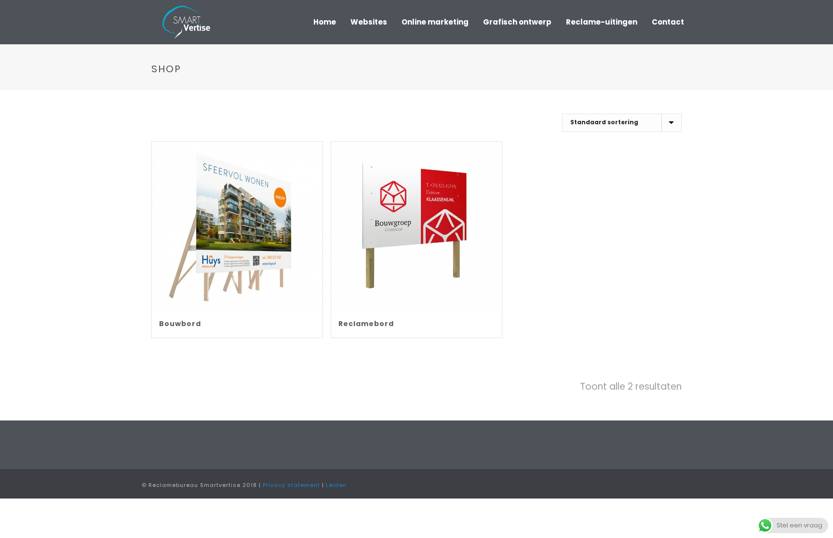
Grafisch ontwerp (517, 22)
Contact (668, 22)
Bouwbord (180, 323)
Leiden (336, 485)
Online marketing (435, 22)
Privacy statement (291, 485)
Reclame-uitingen (601, 22)
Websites (368, 22)
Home (324, 22)
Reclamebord (366, 323)
